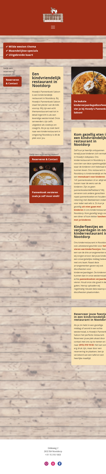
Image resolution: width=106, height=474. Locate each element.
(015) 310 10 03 (86, 344)
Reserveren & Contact (12, 81)
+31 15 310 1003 (53, 454)
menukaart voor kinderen (91, 176)
